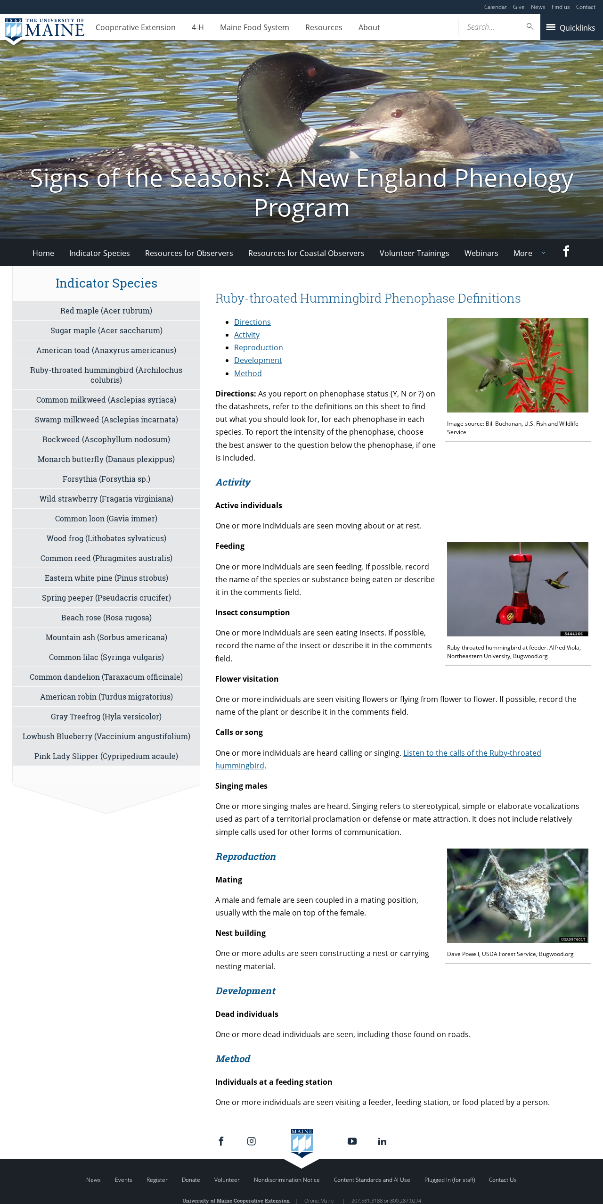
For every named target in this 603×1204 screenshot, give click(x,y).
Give (519, 7)
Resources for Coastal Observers (306, 253)
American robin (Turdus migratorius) (106, 696)
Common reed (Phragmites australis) (106, 558)
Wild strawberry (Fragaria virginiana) (106, 498)
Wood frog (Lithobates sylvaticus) (106, 538)
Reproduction (258, 347)
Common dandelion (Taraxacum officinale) (106, 677)
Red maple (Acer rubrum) (106, 310)
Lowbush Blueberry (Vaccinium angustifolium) (106, 736)
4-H (198, 27)
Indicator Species (99, 253)
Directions (252, 322)
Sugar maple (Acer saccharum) (106, 330)
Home (43, 253)
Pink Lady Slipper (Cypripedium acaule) (106, 756)
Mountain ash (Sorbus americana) (106, 637)
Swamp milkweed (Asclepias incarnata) (106, 419)
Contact (585, 7)
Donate (191, 1180)
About (369, 27)
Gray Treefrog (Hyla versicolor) (106, 716)
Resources (323, 27)
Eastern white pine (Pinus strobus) (106, 578)
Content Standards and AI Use (372, 1180)
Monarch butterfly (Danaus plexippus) (106, 459)
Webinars (481, 253)
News (538, 7)
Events (123, 1180)
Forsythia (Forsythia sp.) (106, 479)
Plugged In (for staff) (449, 1180)
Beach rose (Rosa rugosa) (106, 617)
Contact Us (503, 1180)
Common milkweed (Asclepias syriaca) (106, 399)
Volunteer (227, 1180)
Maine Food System (254, 27)
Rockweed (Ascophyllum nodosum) (106, 439)
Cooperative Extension (136, 27)
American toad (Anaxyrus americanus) (106, 350)
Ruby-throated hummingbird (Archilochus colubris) (106, 375)
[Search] (530, 27)
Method (248, 373)
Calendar (495, 7)
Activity (247, 335)
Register (157, 1180)
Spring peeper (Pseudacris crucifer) (106, 597)
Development (258, 360)
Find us (561, 7)
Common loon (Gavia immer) (106, 518)
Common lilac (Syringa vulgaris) (106, 657)
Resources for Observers (189, 253)
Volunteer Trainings (414, 253)
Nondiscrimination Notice (287, 1180)
